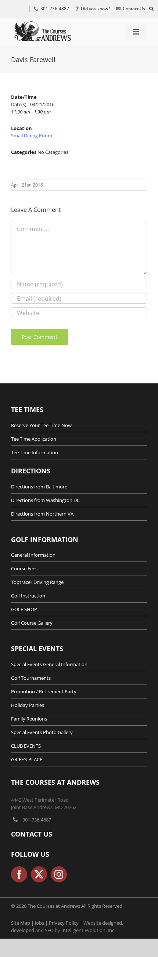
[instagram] (59, 874)
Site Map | (23, 923)
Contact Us (31, 834)
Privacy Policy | (66, 923)
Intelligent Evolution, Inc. (88, 930)
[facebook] (19, 874)
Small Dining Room (31, 135)
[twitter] (39, 874)
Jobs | (42, 923)
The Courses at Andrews (55, 782)
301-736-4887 (36, 819)
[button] (151, 9)
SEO (49, 930)
